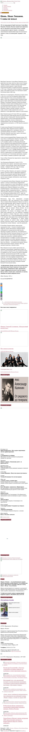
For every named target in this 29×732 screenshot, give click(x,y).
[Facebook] (14, 287)
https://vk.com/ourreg (16, 651)
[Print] (14, 299)
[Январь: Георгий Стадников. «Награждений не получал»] (14, 323)
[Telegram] (14, 291)
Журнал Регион (15, 22)
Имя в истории (5, 12)
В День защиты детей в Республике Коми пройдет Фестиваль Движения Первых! (15, 304)
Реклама (5, 7)
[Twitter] (14, 289)
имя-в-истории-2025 (23, 22)
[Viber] (14, 294)
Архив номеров (7, 6)
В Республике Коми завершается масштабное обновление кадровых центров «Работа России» (14, 707)
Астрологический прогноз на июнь (12, 302)
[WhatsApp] (14, 292)
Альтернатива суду (6, 369)
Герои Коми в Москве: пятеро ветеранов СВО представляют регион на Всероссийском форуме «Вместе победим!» (15, 721)
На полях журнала (7, 10)
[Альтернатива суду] (14, 366)
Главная (5, 5)
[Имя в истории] (14, 402)
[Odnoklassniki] (14, 285)
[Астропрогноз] (10, 557)
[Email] (14, 297)
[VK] (14, 284)
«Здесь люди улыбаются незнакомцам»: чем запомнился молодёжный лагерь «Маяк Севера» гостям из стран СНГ (15, 696)
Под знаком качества (7, 348)
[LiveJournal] (14, 296)
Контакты (5, 9)
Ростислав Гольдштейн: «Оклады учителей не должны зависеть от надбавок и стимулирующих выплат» (15, 669)
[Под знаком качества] (14, 346)
